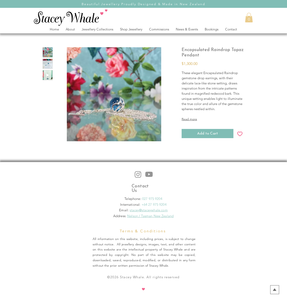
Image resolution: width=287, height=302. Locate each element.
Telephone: (133, 199)
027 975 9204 (152, 199)
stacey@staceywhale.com (148, 210)
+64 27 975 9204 (154, 204)
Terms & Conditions (143, 231)
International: (130, 204)
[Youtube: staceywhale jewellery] (149, 174)
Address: (119, 216)
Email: (124, 210)
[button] (249, 17)
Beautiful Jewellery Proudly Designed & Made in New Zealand (143, 4)
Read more (189, 119)
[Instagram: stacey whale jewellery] (138, 174)
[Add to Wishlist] (240, 133)
